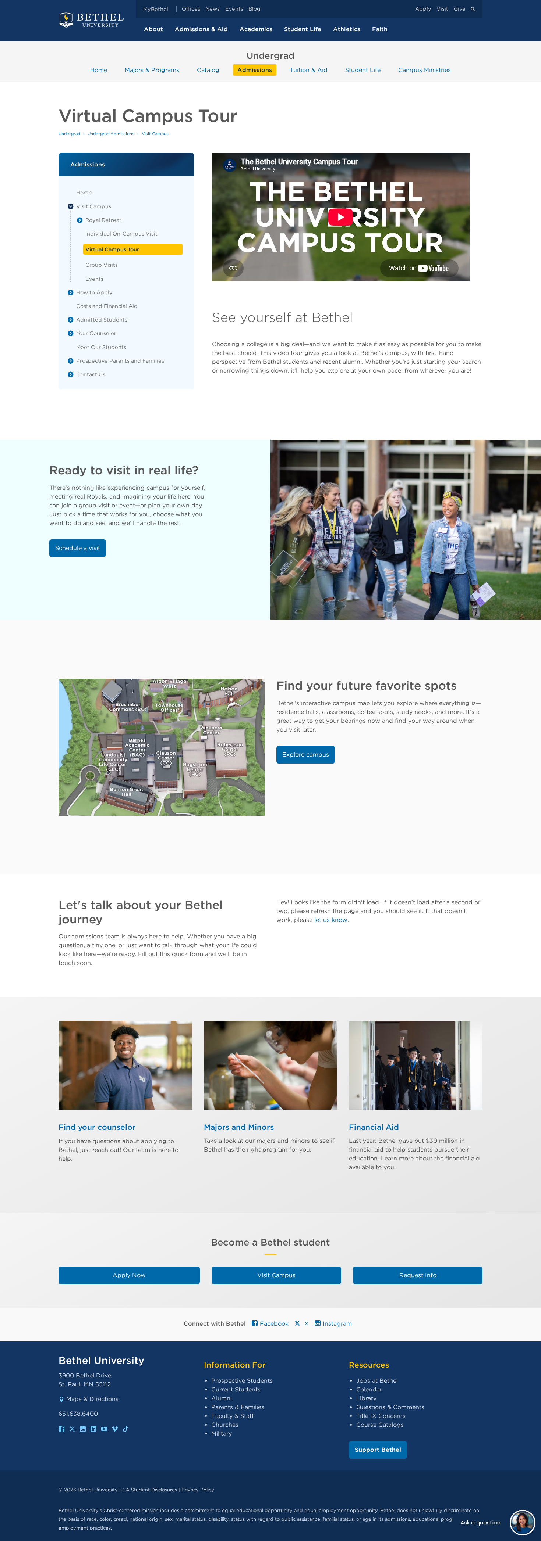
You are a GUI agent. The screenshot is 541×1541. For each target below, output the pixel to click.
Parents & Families (237, 1407)
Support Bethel (378, 1449)
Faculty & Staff (232, 1415)
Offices (191, 9)
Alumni (221, 1398)
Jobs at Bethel (377, 1380)
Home (98, 70)
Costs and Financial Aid (107, 306)
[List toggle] (71, 206)
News (212, 9)
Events (234, 9)
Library (366, 1398)
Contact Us (90, 374)
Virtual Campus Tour (112, 249)
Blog (254, 9)
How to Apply (94, 292)
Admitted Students (101, 319)
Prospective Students (242, 1380)
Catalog (208, 70)
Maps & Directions (92, 1398)
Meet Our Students (101, 347)
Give (460, 9)
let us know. (331, 919)
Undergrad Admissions (111, 133)
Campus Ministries (424, 70)
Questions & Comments (390, 1407)
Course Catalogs (380, 1424)
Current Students (236, 1389)
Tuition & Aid (309, 70)
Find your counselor (97, 1127)
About (153, 29)
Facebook (274, 1323)
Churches (224, 1424)
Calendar (369, 1389)
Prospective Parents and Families (120, 361)
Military (221, 1433)
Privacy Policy (197, 1489)
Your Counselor (96, 333)
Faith (380, 29)
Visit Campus (93, 206)
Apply (423, 9)
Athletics (346, 29)
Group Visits (101, 265)
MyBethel (155, 9)
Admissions (254, 70)
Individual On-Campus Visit (121, 233)
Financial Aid (374, 1127)
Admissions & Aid (201, 29)
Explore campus (305, 754)
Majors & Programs (152, 70)
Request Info (417, 1275)
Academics (256, 29)
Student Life (302, 29)
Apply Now (129, 1275)
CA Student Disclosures (149, 1489)
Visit (442, 9)
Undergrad (69, 133)
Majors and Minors (239, 1127)
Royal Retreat (103, 220)
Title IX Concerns (381, 1415)
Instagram (337, 1323)
